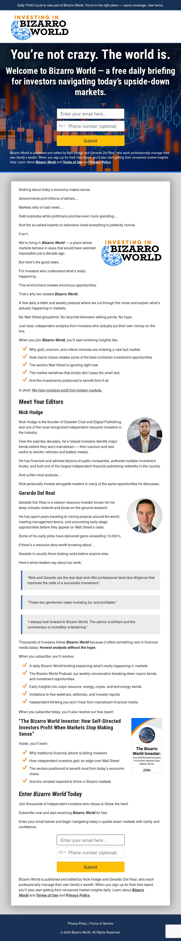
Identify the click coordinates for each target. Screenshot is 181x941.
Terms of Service (101, 923)
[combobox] (62, 126)
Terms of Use (73, 162)
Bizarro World (46, 162)
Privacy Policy (100, 162)
